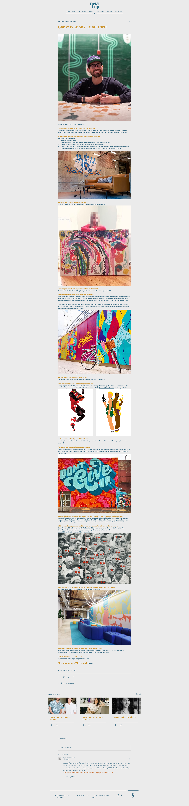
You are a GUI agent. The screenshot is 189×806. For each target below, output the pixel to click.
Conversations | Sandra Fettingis (92, 718)
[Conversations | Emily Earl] (126, 706)
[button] (119, 11)
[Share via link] (73, 677)
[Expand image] (75, 412)
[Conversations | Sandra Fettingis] (94, 706)
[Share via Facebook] (59, 677)
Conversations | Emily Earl (125, 717)
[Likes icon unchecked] (64, 776)
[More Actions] (129, 758)
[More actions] (129, 21)
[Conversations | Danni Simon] (62, 706)
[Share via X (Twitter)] (64, 677)
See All (138, 694)
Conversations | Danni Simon (59, 718)
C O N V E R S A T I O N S (67, 670)
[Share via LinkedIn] (68, 677)
